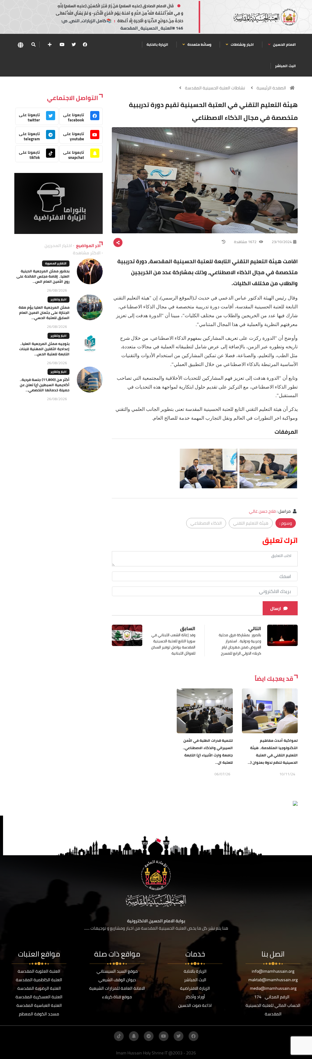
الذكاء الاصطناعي (206, 523)
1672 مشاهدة (245, 241)
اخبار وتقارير (58, 299)
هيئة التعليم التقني (250, 523)
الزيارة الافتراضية (195, 988)
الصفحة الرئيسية (271, 88)
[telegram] (149, 1036)
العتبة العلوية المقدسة (39, 971)
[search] (33, 44)
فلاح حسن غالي (262, 511)
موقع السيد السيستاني (117, 971)
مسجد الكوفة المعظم (39, 1014)
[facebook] (85, 44)
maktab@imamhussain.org (273, 980)
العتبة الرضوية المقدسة (39, 988)
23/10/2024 (282, 241)
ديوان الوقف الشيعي (117, 980)
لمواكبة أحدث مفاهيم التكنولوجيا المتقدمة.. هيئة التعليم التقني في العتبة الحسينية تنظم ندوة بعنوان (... (273, 751)
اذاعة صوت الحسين (195, 1005)
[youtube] (62, 44)
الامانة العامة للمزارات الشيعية (117, 988)
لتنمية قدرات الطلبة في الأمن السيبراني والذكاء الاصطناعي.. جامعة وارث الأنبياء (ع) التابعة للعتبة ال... (208, 751)
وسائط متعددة (198, 44)
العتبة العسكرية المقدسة (39, 997)
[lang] (20, 44)
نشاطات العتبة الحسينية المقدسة (215, 88)
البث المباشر (285, 65)
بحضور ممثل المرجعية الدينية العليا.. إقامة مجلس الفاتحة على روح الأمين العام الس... (42, 276)
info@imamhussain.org (273, 971)
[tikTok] (119, 1036)
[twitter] (74, 44)
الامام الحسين (284, 44)
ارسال (275, 608)
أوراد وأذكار (195, 997)
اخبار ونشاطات (242, 44)
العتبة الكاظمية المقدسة (39, 980)
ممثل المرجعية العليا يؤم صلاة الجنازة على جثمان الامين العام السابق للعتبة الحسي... (44, 312)
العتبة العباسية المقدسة (39, 1005)
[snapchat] (134, 1036)
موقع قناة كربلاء (117, 997)
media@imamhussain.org (273, 988)
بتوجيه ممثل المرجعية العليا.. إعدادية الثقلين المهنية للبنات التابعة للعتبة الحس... (44, 348)
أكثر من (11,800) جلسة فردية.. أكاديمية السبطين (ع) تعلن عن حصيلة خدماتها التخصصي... (44, 384)
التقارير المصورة (55, 263)
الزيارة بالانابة (157, 44)
